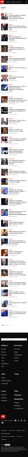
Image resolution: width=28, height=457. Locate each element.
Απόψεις (4, 397)
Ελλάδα (3, 349)
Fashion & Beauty (6, 380)
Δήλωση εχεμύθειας (5, 433)
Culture (3, 377)
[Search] (25, 339)
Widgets (16, 402)
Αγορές (16, 358)
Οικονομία (18, 2)
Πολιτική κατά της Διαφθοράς (8, 436)
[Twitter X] (18, 420)
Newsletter (17, 405)
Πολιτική (13, 2)
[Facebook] (15, 420)
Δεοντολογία (12, 430)
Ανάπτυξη (17, 349)
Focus (3, 391)
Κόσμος (3, 352)
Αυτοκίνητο (4, 383)
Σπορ (2, 358)
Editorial (3, 395)
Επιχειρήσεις (18, 355)
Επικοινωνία (19, 436)
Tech (2, 360)
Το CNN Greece (18, 408)
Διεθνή (16, 360)
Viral (2, 366)
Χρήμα (16, 352)
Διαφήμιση (3, 439)
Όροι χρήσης (4, 430)
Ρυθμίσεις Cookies (21, 430)
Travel (16, 374)
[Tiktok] (21, 420)
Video (16, 391)
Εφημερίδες (18, 399)
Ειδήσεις (8, 2)
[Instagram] (24, 420)
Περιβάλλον (5, 363)
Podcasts (17, 395)
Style (3, 374)
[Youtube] (2, 423)
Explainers (4, 400)
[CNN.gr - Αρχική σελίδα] (3, 417)
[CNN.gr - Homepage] (2, 2)
